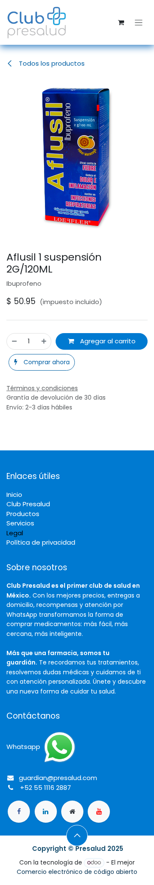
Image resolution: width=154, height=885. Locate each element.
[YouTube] (99, 812)
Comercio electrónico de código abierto (77, 872)
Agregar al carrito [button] (107, 341)
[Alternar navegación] (139, 22)
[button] (42, 362)
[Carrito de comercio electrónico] (121, 22)
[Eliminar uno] (14, 341)
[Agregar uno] (43, 341)
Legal (14, 532)
